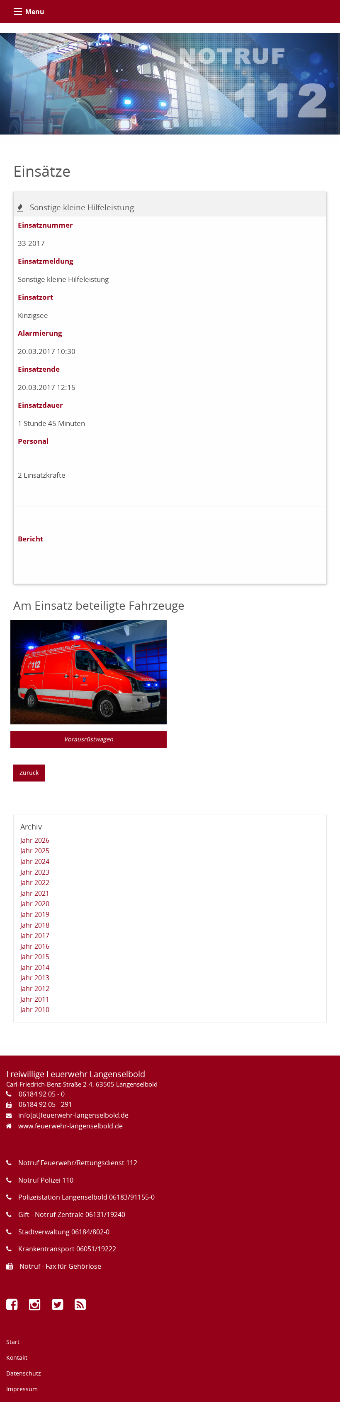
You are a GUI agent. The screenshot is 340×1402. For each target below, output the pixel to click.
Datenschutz (23, 1373)
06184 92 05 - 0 (42, 1094)
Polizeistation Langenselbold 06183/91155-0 (86, 1197)
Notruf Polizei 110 (45, 1180)
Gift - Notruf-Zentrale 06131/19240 (71, 1214)
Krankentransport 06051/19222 (67, 1248)
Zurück (29, 773)
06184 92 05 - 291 (45, 1104)
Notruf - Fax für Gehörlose (60, 1266)
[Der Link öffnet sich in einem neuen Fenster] (13, 1306)
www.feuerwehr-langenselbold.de (70, 1125)
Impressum (22, 1389)
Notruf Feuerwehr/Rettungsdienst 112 (77, 1162)
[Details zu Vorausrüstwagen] (88, 671)
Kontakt (16, 1357)
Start (12, 1342)
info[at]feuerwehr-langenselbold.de (73, 1115)
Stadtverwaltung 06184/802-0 (63, 1231)
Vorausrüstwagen (88, 739)
